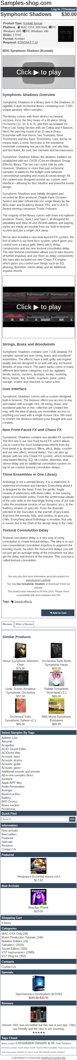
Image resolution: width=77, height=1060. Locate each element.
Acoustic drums (12, 760)
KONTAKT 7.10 (28, 42)
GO (72, 819)
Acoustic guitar (11, 764)
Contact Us (9, 849)
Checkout (69, 9)
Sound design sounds (27, 1048)
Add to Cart (59, 612)
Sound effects (23, 601)
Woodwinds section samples (52, 1052)
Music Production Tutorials (19, 937)
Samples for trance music (27, 1052)
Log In (55, 9)
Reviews (7, 845)
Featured (7, 838)
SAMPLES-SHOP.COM (53, 1058)
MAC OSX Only (12, 933)
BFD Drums (9, 801)
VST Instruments (12, 952)
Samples (7, 944)
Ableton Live (9, 737)
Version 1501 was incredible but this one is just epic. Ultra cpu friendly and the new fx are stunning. (38, 1026)
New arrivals (10, 830)
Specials (7, 841)
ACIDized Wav (11, 752)
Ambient (7, 779)
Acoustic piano (11, 767)
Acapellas (8, 745)
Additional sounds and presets (21, 771)
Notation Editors (12, 941)
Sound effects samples (46, 1048)
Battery (6, 797)
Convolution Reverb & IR (36, 1043)
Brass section (10, 805)
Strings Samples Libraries (66, 1048)
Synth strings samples (9, 1052)
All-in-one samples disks (17, 775)
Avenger (7, 790)
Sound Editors (11, 948)
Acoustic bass (11, 756)
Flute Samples (63, 1043)
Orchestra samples (9, 1048)
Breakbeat (8, 809)
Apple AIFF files (12, 782)
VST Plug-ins (10, 956)
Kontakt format (32, 23)
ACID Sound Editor (14, 749)
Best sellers (9, 834)
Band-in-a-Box (11, 794)
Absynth (7, 741)
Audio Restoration (13, 786)
